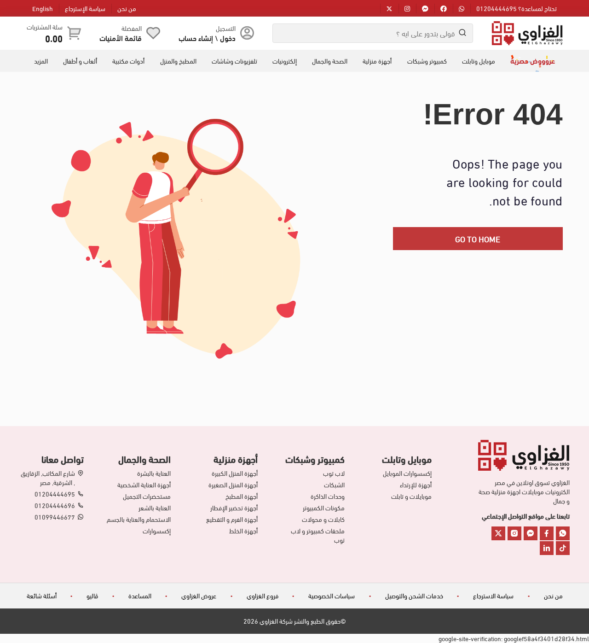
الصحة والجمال (329, 60)
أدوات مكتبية (128, 60)
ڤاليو (92, 595)
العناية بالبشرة (154, 473)
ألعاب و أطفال (80, 60)
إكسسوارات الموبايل (407, 473)
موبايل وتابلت (478, 60)
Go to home (477, 238)
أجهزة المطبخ (241, 496)
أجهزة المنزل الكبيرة (235, 473)
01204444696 (55, 505)
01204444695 (55, 493)
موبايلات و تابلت (411, 496)
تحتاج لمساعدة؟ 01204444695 (516, 8)
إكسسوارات (157, 530)
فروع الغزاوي (262, 595)
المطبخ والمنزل (178, 60)
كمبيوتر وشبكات (427, 60)
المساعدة (139, 595)
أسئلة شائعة (42, 595)
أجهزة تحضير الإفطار (234, 507)
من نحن (126, 8)
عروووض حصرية (532, 60)
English (42, 8)
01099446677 (55, 516)
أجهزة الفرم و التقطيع (232, 519)
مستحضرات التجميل (147, 496)
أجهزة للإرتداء (416, 484)
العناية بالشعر (155, 507)
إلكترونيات (284, 60)
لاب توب (334, 473)
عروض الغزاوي (198, 595)
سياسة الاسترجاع (493, 595)
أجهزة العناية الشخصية (144, 484)
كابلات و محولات (323, 519)
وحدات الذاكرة (328, 496)
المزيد (41, 60)
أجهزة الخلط (243, 530)
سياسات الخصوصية (331, 595)
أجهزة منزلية (377, 60)
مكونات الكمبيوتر (324, 507)
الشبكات (334, 484)
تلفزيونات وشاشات (234, 60)
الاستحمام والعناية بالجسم (139, 519)
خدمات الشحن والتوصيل (414, 595)
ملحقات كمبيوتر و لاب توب (318, 535)
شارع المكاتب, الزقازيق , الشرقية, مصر (48, 477)
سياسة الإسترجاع (85, 8)
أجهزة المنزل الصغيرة (233, 484)
